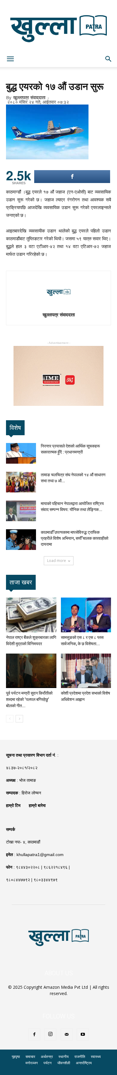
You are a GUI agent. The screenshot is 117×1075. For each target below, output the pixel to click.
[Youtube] (83, 1035)
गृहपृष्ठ (16, 1056)
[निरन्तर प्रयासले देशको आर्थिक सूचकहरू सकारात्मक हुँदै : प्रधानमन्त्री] (21, 453)
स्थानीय (63, 1056)
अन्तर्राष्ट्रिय (84, 1062)
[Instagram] (50, 1035)
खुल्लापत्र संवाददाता (29, 97)
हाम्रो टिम (13, 805)
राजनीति (79, 1056)
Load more (56, 560)
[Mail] (67, 1035)
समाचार (30, 1056)
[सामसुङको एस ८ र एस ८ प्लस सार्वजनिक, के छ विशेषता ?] (86, 615)
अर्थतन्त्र (47, 1056)
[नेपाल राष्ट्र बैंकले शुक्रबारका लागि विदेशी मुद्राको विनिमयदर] (31, 615)
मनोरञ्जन (32, 1062)
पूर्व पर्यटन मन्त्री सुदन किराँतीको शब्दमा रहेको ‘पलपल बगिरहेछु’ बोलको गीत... (29, 699)
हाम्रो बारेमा (37, 805)
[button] (108, 59)
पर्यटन (48, 1062)
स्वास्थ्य (96, 1056)
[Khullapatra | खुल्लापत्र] (58, 25)
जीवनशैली (63, 1062)
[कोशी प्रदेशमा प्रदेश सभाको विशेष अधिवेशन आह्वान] (86, 671)
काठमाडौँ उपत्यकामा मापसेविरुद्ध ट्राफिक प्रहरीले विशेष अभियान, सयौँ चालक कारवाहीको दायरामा (74, 538)
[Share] (72, 176)
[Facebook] (34, 1035)
